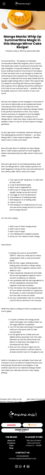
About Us (11, 440)
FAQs (11, 445)
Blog (11, 448)
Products (11, 443)
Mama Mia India (33, 51)
